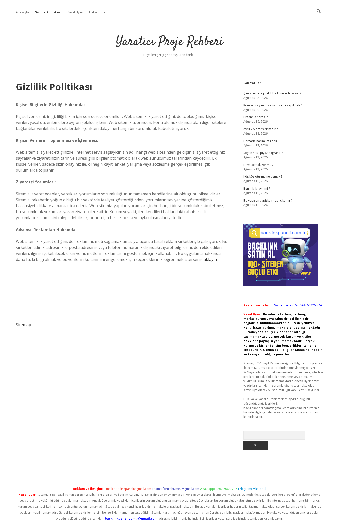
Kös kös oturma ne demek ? (262, 177)
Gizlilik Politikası (48, 12)
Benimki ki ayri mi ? (256, 188)
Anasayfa (22, 12)
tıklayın (210, 259)
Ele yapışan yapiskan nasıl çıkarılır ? (267, 200)
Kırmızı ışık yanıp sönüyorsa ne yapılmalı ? (272, 105)
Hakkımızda (97, 12)
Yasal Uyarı (75, 12)
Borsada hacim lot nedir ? (261, 141)
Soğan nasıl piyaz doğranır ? (263, 153)
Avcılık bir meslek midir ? (260, 129)
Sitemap (23, 324)
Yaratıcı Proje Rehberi (169, 42)
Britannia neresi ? (255, 117)
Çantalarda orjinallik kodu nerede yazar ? (272, 93)
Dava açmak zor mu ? (258, 165)
